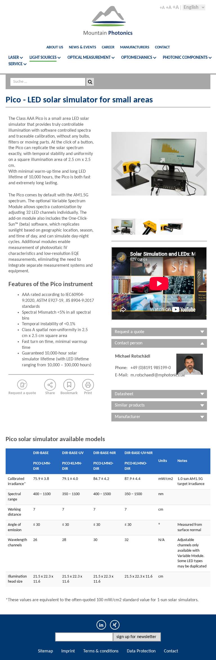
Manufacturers (134, 47)
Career (108, 47)
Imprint (68, 651)
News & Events (82, 47)
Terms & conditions (100, 651)
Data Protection (141, 651)
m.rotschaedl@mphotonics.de (157, 375)
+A (162, 8)
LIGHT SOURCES (43, 58)
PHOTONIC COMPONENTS (185, 58)
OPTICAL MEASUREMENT (89, 58)
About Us (54, 47)
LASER (13, 58)
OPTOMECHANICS (136, 58)
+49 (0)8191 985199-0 (150, 368)
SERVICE (15, 64)
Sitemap (45, 651)
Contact (162, 47)
